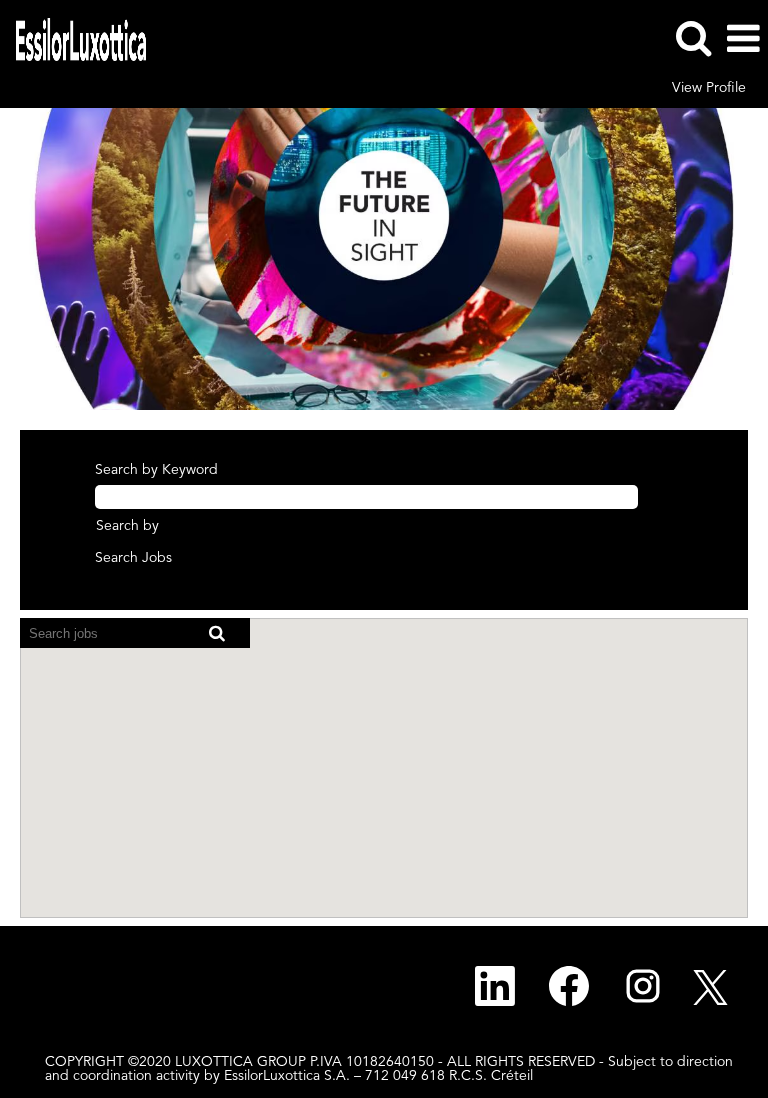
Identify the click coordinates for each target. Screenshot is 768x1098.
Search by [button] (127, 526)
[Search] (693, 38)
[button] (743, 39)
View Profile (709, 88)
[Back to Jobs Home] (73, 38)
